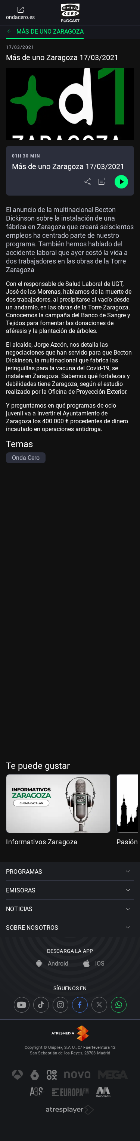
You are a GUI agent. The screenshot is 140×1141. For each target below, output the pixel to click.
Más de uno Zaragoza (50, 31)
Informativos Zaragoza (42, 842)
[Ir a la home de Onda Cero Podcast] (70, 12)
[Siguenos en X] (99, 1005)
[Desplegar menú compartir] (87, 181)
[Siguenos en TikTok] (41, 1005)
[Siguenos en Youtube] (21, 1005)
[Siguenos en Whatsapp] (119, 1005)
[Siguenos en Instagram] (60, 1005)
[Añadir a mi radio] (102, 181)
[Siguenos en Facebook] (80, 1005)
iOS (99, 963)
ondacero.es (20, 17)
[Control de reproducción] (121, 181)
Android (57, 963)
